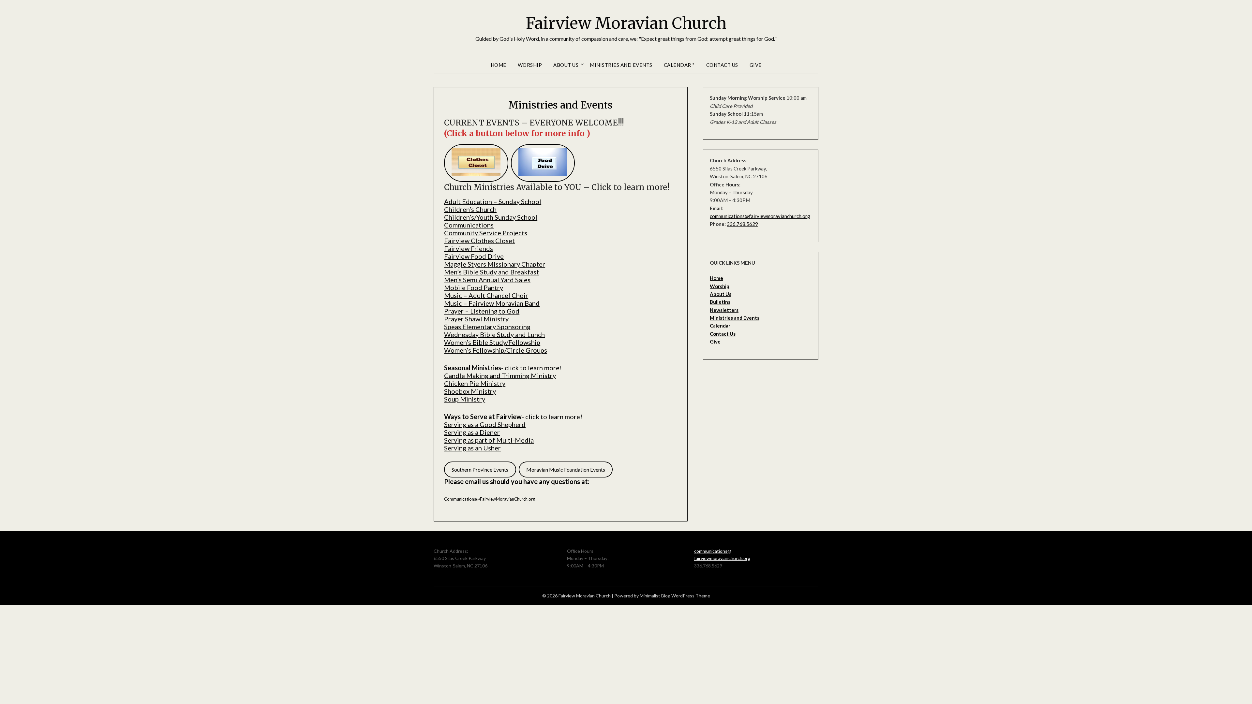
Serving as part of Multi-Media (489, 440)
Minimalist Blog (655, 595)
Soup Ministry (464, 399)
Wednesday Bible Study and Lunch (494, 334)
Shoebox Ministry (470, 391)
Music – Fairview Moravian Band (492, 303)
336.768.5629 (742, 224)
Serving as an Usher (472, 448)
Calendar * (679, 65)
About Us (565, 65)
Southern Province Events (480, 469)
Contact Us (722, 65)
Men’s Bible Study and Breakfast (491, 272)
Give (756, 65)
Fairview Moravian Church (626, 23)
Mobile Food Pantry (473, 287)
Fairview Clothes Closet (479, 240)
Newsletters (724, 310)
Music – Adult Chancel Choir (486, 295)
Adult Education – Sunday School (492, 201)
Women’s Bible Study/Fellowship (492, 342)
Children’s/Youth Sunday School (490, 217)
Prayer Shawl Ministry (476, 319)
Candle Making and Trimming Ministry (500, 375)
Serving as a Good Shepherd (485, 424)
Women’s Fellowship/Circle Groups (495, 350)
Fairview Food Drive (474, 256)
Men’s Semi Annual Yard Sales (487, 280)
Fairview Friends (468, 248)
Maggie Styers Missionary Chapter (494, 264)
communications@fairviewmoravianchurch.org (760, 216)
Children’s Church (470, 209)
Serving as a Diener (472, 432)
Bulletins (720, 302)
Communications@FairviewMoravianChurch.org (489, 499)
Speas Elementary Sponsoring (487, 326)
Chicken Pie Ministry (474, 383)
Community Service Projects (485, 233)
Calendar (720, 326)
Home (498, 65)
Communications (469, 225)
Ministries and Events (621, 65)
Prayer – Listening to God (481, 311)
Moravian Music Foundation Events (565, 469)
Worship (530, 65)
